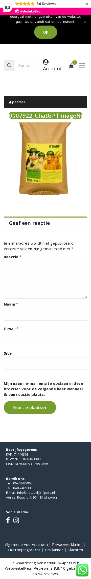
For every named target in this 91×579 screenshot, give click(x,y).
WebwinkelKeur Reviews (27, 568)
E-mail (11, 328)
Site (8, 353)
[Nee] (84, 22)
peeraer (18, 102)
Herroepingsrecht (24, 549)
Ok (46, 32)
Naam (11, 304)
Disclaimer (54, 549)
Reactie (12, 256)
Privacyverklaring (68, 544)
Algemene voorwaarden (27, 544)
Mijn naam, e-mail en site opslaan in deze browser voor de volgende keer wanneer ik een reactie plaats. (43, 389)
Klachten (75, 549)
